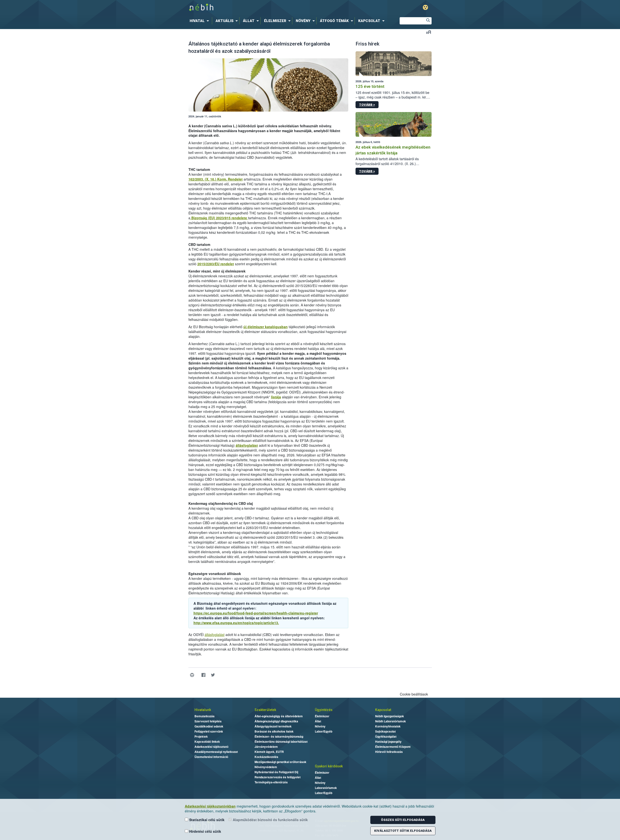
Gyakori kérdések (329, 766)
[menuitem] (200, 20)
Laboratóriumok (326, 788)
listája (276, 396)
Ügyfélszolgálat (385, 736)
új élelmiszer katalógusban (265, 326)
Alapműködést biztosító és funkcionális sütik (270, 819)
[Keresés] (428, 20)
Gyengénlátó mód (425, 7)
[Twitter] (213, 675)
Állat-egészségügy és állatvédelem (279, 716)
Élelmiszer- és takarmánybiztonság (279, 736)
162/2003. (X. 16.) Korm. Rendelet (215, 179)
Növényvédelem (266, 767)
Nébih (258, 7)
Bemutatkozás (204, 716)
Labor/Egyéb (323, 731)
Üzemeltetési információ (211, 757)
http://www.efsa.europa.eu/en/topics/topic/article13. (236, 622)
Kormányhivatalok (388, 726)
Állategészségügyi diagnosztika (276, 721)
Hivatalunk (202, 710)
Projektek (201, 736)
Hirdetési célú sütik (204, 831)
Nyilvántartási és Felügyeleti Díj (276, 772)
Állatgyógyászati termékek (273, 726)
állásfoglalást (247, 445)
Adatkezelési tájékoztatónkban (210, 806)
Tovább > (367, 104)
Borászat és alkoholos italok (274, 731)
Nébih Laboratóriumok (390, 721)
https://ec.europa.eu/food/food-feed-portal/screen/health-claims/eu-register (256, 613)
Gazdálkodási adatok (208, 726)
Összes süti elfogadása (403, 820)
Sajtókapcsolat (385, 731)
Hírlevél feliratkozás (389, 751)
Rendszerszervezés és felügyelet (278, 777)
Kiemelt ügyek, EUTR (269, 751)
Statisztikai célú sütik (206, 819)
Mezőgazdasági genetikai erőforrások (280, 762)
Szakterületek (265, 710)
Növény (320, 726)
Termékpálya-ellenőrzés (271, 782)
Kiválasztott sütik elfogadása (403, 830)
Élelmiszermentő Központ (393, 746)
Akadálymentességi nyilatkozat (216, 751)
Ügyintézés (324, 710)
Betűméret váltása (429, 32)
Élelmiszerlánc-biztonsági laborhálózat (281, 741)
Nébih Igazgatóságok (389, 716)
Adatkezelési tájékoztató (211, 746)
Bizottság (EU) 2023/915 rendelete (219, 217)
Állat (318, 721)
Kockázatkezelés (266, 757)
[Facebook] (203, 675)
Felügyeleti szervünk (208, 731)
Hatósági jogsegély (388, 741)
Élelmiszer (322, 716)
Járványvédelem (266, 746)
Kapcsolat (383, 710)
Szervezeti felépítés (208, 721)
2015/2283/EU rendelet (215, 263)
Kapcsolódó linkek (207, 741)
